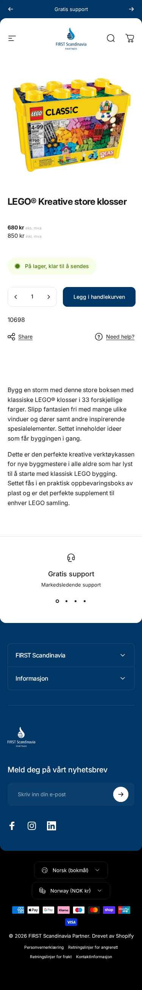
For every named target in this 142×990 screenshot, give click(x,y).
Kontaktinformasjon (94, 956)
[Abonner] (120, 794)
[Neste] (131, 9)
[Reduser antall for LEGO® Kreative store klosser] (16, 296)
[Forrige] (10, 9)
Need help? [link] (120, 336)
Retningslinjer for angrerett (93, 947)
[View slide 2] (66, 601)
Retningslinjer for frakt (51, 956)
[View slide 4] (84, 601)
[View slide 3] (75, 601)
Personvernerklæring (44, 947)
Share (25, 336)
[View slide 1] (57, 601)
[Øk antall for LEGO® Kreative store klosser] (48, 296)
